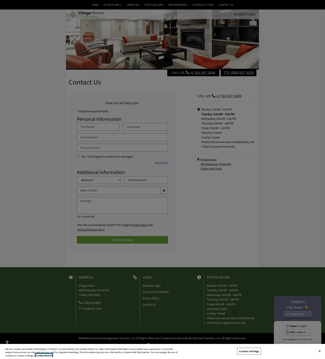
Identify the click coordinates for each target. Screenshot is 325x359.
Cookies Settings (249, 351)
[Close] (319, 351)
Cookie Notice (44, 355)
